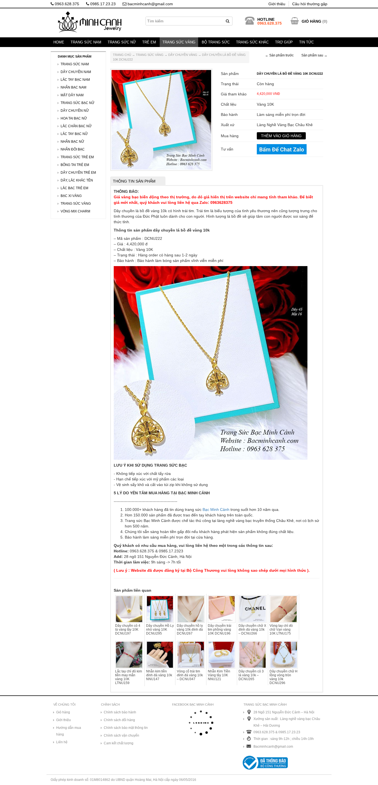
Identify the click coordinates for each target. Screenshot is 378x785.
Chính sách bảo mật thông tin (126, 728)
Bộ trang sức (216, 42)
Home (58, 42)
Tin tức (306, 42)
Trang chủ (122, 54)
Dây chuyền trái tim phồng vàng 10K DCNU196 (219, 629)
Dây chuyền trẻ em (78, 173)
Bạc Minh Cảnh (216, 509)
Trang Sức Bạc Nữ (77, 103)
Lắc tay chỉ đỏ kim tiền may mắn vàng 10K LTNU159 (128, 677)
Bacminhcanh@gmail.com (273, 746)
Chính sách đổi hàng (119, 720)
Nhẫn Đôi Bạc (73, 149)
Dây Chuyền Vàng (182, 54)
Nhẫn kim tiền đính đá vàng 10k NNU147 (159, 675)
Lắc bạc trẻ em (74, 188)
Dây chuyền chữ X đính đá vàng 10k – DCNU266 (252, 629)
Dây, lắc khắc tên (77, 180)
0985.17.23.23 (102, 4)
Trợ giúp (284, 42)
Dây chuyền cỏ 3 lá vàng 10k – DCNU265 (251, 675)
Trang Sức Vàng (178, 42)
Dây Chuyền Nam (76, 72)
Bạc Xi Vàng (71, 196)
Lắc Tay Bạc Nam (75, 80)
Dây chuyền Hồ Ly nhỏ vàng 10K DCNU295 (160, 629)
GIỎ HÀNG (311, 21)
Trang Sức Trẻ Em (77, 157)
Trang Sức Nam (86, 42)
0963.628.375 (66, 4)
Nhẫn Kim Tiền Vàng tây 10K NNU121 (219, 675)
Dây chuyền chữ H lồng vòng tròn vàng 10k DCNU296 (283, 677)
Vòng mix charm (75, 211)
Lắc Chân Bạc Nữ (76, 126)
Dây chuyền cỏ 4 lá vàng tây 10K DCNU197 (127, 629)
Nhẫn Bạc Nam (73, 87)
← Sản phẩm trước (279, 55)
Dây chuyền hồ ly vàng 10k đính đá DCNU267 (190, 629)
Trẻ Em (149, 42)
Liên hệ (62, 742)
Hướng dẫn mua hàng (68, 731)
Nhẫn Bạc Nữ (72, 142)
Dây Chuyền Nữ (75, 111)
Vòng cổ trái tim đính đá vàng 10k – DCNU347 (190, 675)
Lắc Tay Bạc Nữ (74, 134)
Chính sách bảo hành (120, 712)
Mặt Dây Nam (72, 95)
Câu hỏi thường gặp (309, 4)
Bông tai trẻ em (75, 165)
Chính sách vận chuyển (121, 735)
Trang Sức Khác (252, 42)
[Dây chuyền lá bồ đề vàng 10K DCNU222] (161, 119)
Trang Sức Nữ (122, 42)
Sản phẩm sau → (314, 55)
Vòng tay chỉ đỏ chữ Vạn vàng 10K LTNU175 (281, 629)
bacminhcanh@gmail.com (149, 4)
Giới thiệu (276, 4)
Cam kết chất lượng (118, 743)
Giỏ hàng (63, 712)
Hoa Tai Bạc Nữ (74, 118)
